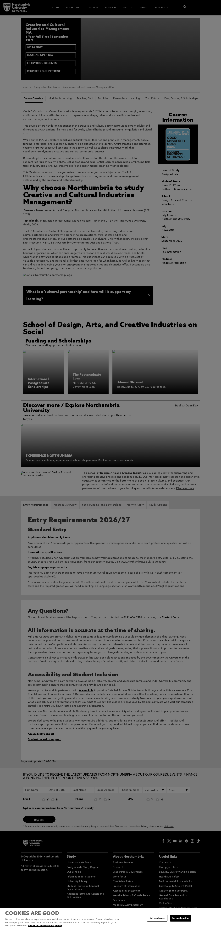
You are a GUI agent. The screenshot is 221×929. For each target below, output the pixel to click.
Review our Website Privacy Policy (45, 926)
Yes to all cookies (180, 918)
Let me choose (157, 918)
